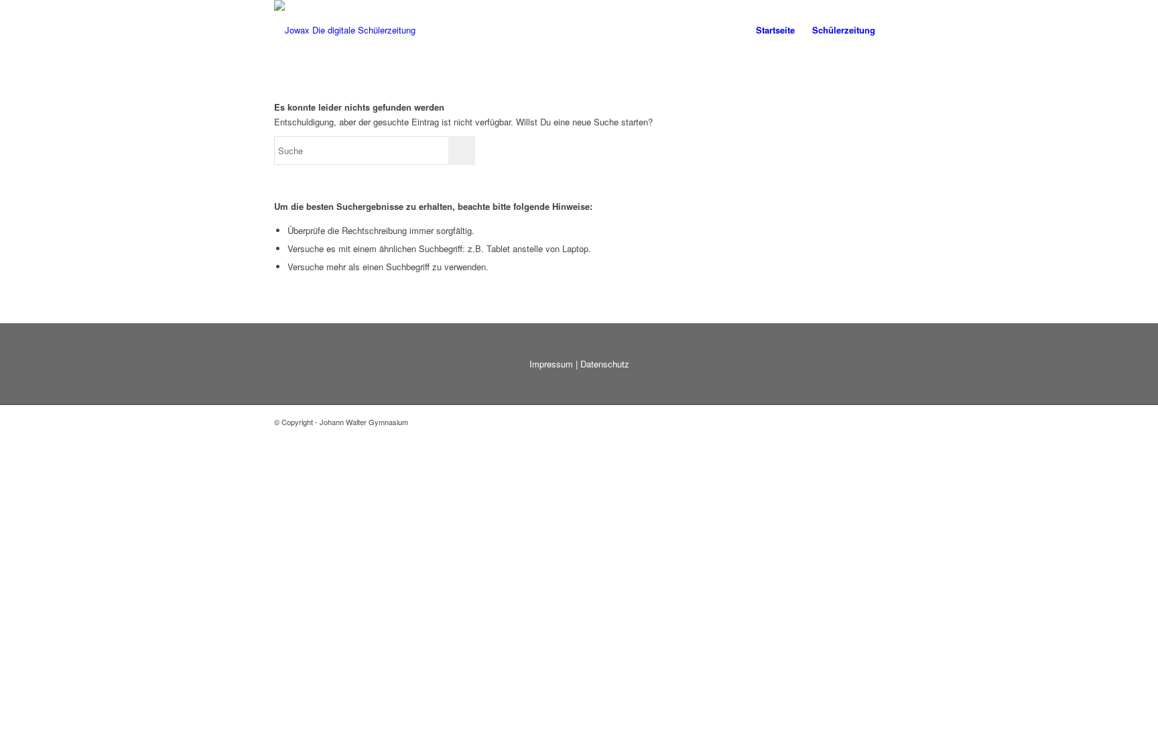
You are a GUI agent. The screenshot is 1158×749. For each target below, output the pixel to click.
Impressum (551, 363)
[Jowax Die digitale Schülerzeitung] (344, 30)
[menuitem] (775, 30)
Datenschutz (604, 363)
